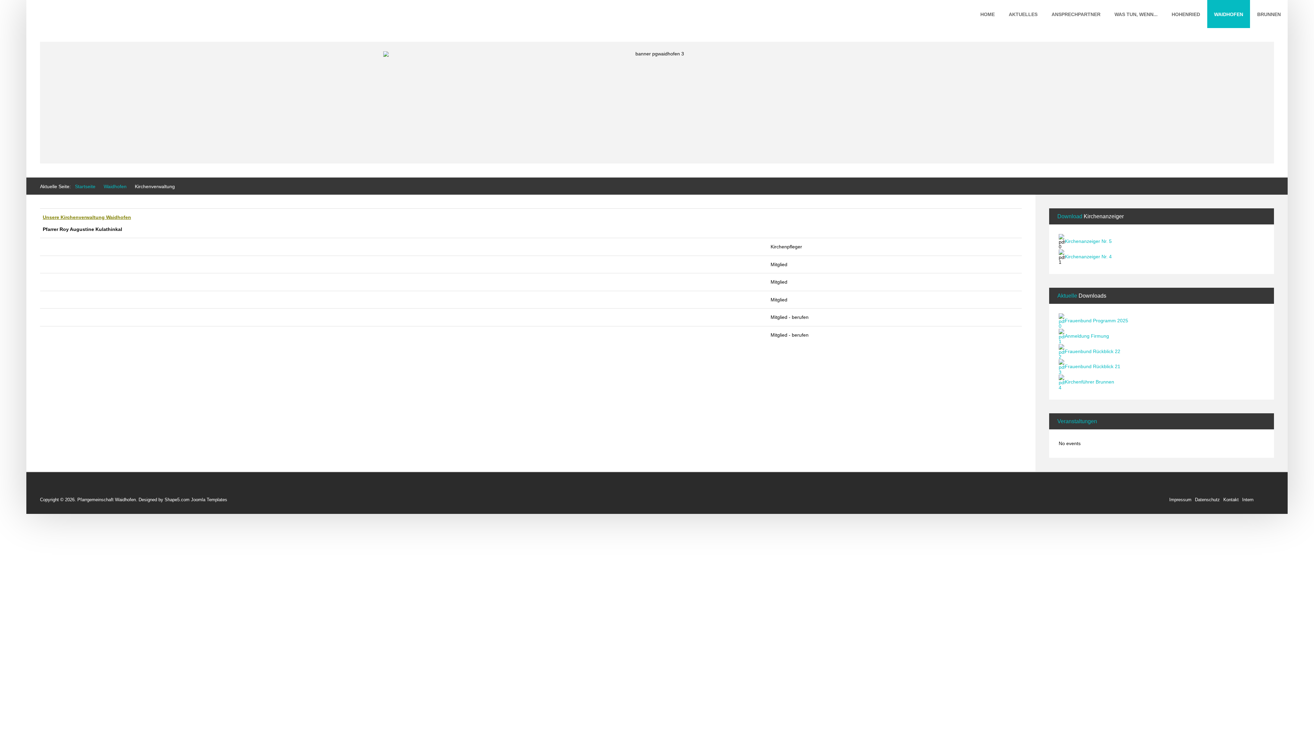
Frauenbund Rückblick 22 (1092, 351)
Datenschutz (1207, 499)
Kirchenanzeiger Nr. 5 (1088, 241)
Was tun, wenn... (1136, 14)
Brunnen (1269, 14)
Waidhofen (1228, 14)
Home (987, 14)
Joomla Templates (209, 499)
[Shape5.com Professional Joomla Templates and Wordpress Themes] (54, 488)
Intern (1247, 499)
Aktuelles (1023, 14)
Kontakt (1231, 499)
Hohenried (1186, 14)
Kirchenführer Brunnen (1089, 382)
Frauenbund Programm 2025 (1096, 320)
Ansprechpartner (1076, 14)
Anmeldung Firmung (1087, 336)
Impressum (1180, 499)
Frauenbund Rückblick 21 (1092, 367)
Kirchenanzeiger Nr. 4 (1088, 256)
